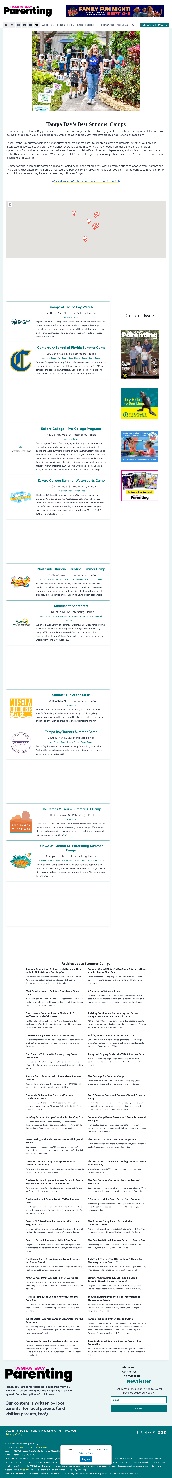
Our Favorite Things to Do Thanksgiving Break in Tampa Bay (53, 1056)
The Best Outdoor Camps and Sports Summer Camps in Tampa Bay (51, 1163)
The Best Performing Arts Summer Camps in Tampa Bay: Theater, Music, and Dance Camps (54, 1182)
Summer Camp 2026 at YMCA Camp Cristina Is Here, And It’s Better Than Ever (117, 970)
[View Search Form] (133, 25)
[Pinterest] (24, 25)
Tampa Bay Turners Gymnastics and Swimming (52, 1340)
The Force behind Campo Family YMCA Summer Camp (52, 1201)
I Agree (86, 1459)
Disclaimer (26, 1469)
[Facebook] (6, 25)
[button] (74, 213)
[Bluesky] (37, 25)
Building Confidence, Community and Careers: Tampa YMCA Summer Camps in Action (114, 1015)
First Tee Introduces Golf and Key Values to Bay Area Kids (52, 1298)
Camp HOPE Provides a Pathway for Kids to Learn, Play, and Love (54, 1223)
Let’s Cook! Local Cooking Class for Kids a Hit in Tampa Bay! (114, 1342)
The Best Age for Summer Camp (106, 1076)
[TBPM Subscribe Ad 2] (139, 485)
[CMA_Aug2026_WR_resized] (139, 403)
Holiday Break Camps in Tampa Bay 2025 (111, 1035)
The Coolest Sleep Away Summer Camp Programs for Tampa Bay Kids (53, 1260)
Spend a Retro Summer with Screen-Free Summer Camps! (53, 1078)
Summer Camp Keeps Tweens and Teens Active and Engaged (117, 1119)
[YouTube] (30, 25)
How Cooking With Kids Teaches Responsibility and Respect (54, 1141)
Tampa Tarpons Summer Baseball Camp (110, 1318)
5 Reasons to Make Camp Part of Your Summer (114, 1199)
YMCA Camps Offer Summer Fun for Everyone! (52, 1277)
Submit (139, 1408)
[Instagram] (18, 25)
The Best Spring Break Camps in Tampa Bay (50, 1035)
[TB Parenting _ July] (139, 446)
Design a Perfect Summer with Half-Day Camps (52, 1240)
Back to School (86, 25)
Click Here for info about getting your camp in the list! (86, 181)
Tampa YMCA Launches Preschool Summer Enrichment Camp (50, 1097)
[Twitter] (12, 25)
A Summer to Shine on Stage (104, 991)
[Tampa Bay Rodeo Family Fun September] (115, 11)
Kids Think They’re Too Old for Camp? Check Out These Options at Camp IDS (115, 1260)
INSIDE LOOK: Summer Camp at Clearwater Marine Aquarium (54, 1320)
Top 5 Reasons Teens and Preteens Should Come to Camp (116, 1097)
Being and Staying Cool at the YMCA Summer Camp (116, 1054)
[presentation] (140, 354)
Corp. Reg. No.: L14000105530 (33, 1447)
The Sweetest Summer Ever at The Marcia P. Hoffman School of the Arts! (50, 1015)
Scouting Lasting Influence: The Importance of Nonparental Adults (114, 1298)
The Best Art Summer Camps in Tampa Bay (112, 1139)
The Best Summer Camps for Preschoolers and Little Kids (114, 1182)
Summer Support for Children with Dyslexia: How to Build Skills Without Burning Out (53, 970)
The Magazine (106, 25)
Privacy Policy (13, 1434)
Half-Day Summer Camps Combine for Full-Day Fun (54, 1117)
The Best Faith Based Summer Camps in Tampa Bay (116, 1240)
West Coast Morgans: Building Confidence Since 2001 (52, 993)
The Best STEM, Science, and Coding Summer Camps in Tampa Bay (117, 1163)
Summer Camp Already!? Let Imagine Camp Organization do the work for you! (112, 1279)
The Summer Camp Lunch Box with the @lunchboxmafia (110, 1223)
